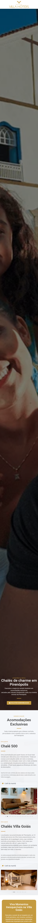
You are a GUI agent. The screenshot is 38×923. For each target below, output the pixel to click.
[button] (3, 801)
